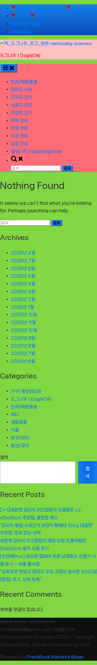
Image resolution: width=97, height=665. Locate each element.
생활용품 (19, 422)
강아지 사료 (21, 89)
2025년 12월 (24, 314)
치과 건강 (19, 135)
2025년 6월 (23, 361)
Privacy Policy (26, 23)
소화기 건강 (21, 104)
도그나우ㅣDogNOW (20, 55)
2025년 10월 (24, 330)
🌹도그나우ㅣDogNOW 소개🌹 (41, 8)
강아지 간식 (21, 97)
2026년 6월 (23, 268)
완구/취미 (20, 437)
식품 (15, 429)
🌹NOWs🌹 (23, 15)
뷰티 (15, 414)
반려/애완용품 (24, 81)
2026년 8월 (23, 252)
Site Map (20, 31)
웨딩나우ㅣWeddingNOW (36, 151)
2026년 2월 (23, 299)
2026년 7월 (23, 260)
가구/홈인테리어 (26, 391)
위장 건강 (19, 128)
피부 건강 (19, 120)
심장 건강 (19, 143)
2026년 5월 (23, 275)
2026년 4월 (23, 283)
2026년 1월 (22, 307)
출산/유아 (20, 445)
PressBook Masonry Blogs (55, 656)
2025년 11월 (23, 322)
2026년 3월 (23, 291)
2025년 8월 (23, 345)
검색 (4, 457)
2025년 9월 (23, 337)
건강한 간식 (21, 112)
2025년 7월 (23, 353)
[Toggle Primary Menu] (8, 68)
